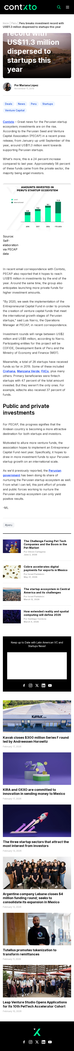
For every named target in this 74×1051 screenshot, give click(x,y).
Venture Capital (15, 110)
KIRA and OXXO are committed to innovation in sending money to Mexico (34, 792)
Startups (47, 103)
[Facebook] (24, 685)
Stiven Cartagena (36, 551)
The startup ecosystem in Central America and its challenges (47, 590)
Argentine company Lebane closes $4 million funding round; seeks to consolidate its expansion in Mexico (33, 898)
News (21, 103)
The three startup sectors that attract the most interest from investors (36, 844)
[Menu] (67, 7)
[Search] (59, 7)
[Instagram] (30, 685)
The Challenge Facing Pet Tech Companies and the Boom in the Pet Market (45, 544)
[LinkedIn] (43, 685)
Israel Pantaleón (36, 574)
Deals (8, 103)
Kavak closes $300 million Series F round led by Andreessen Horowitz (36, 740)
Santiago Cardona (37, 619)
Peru (14, 23)
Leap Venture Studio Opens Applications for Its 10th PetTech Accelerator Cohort (35, 1004)
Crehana (9, 371)
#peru (8, 524)
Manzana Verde (28, 371)
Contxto (8, 122)
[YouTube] (50, 685)
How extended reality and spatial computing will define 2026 (46, 613)
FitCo (45, 371)
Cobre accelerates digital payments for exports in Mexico (46, 568)
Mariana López (28, 85)
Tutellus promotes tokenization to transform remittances (29, 952)
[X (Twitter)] (37, 685)
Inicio (6, 23)
